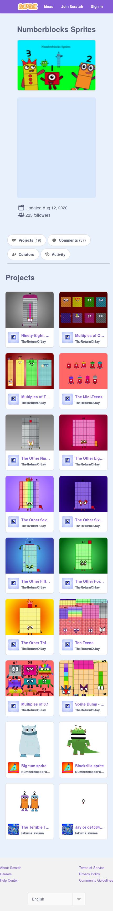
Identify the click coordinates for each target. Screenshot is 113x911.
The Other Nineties (35, 458)
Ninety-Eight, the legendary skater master (35, 335)
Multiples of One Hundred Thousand (89, 335)
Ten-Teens (84, 642)
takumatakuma (32, 833)
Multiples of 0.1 (35, 704)
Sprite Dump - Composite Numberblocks (89, 704)
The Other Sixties (89, 519)
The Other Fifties (35, 581)
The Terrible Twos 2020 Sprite (35, 827)
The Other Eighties (89, 458)
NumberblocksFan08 (35, 771)
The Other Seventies (35, 519)
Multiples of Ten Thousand (35, 396)
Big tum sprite (34, 765)
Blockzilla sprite (89, 765)
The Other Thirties (35, 642)
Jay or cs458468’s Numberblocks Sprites (89, 827)
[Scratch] (27, 6)
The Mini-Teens (88, 396)
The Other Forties (89, 581)
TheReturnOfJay (33, 341)
